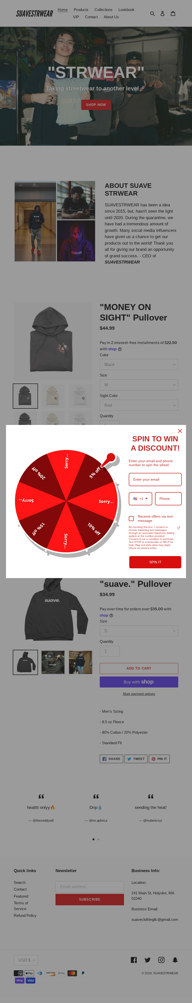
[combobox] (140, 498)
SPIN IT (155, 562)
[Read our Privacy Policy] (179, 528)
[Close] (180, 431)
